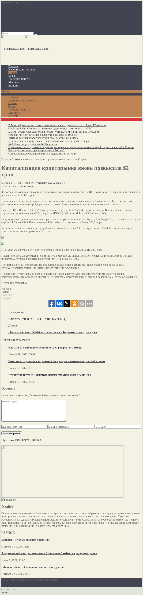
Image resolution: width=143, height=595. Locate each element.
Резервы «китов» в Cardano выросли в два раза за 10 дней (42, 134)
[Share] (6, 589)
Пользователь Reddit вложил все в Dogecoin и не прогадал (52, 332)
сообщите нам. (60, 525)
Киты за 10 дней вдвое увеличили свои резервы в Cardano (43, 137)
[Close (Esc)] (2, 589)
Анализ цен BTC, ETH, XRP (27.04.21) (37, 319)
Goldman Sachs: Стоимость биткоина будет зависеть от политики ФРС (50, 128)
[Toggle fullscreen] (9, 589)
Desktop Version (10, 585)
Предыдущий (16, 312)
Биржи (12, 75)
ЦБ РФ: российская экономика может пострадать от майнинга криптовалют (53, 131)
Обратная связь (17, 15)
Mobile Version (28, 585)
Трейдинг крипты (19, 78)
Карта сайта (15, 11)
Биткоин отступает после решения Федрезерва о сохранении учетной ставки (56, 361)
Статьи (12, 72)
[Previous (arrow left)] (2, 592)
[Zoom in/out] (13, 589)
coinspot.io (21, 282)
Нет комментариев (54, 182)
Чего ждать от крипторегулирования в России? (36, 150)
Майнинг (14, 82)
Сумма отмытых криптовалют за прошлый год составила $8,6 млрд (48, 141)
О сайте (13, 8)
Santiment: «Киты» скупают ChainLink (25, 539)
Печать (5, 186)
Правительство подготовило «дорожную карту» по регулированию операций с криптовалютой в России (71, 147)
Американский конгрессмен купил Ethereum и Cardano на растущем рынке (49, 553)
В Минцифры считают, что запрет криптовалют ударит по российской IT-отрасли (57, 125)
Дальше (12, 325)
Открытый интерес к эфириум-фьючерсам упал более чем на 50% (50, 374)
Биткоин (13, 85)
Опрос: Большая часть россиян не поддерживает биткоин (42, 153)
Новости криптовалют (21, 69)
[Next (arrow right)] (6, 592)
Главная (13, 66)
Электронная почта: (22, 186)
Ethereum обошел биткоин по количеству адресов (32, 567)
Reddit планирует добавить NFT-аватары (32, 144)
